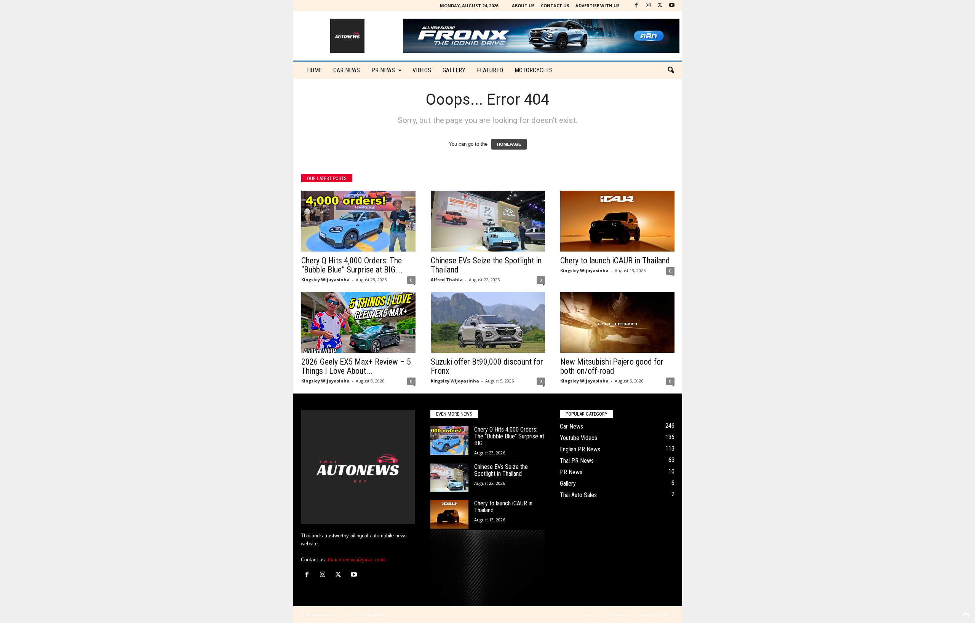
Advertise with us (597, 5)
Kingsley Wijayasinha (325, 279)
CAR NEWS (346, 70)
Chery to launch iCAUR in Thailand (615, 260)
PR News (383, 70)
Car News (571, 426)
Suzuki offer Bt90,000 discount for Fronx (487, 366)
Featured (490, 70)
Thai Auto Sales (578, 495)
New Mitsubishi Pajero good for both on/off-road (611, 366)
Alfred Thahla (447, 279)
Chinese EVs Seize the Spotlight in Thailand (486, 265)
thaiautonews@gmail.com (356, 559)
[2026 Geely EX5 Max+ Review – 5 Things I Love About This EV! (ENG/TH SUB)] (358, 322)
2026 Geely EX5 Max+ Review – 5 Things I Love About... (356, 366)
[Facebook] (636, 5)
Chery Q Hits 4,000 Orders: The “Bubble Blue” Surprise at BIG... (352, 265)
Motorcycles (534, 70)
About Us (523, 5)
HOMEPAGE (509, 144)
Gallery (454, 70)
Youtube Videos (578, 437)
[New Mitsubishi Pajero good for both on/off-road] (617, 322)
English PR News (580, 449)
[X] (660, 5)
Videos (421, 70)
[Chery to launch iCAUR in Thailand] (617, 221)
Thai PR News (577, 460)
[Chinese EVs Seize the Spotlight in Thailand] (488, 221)
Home (314, 70)
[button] (670, 70)
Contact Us (555, 5)
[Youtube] (671, 5)
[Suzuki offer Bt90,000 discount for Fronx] (488, 322)
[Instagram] (648, 5)
